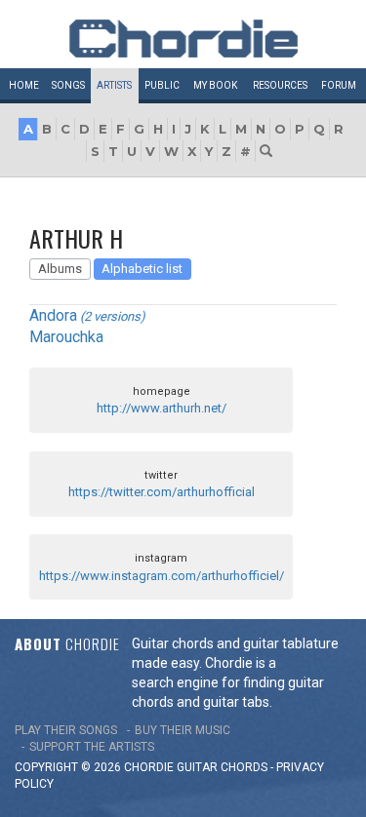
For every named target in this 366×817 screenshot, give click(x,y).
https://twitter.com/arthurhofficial (161, 492)
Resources (280, 85)
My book (215, 85)
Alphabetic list (142, 268)
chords (244, 767)
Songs (68, 85)
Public (162, 85)
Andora (53, 315)
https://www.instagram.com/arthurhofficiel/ (161, 575)
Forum (338, 85)
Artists (114, 85)
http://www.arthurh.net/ (161, 408)
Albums (60, 268)
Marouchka (66, 337)
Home (24, 85)
